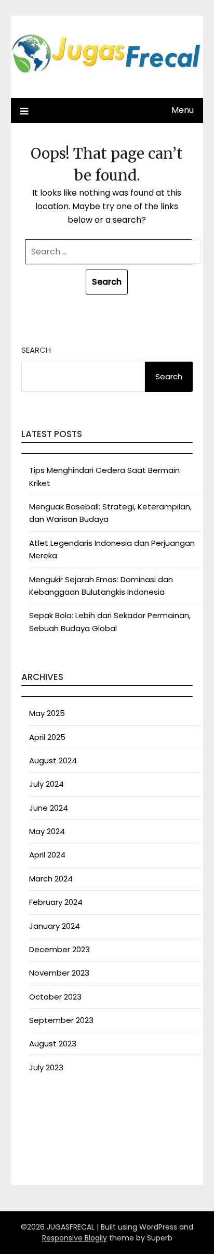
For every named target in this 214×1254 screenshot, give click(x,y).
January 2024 (54, 925)
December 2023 (59, 949)
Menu (182, 110)
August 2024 (53, 760)
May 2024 (47, 831)
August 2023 (52, 1043)
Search (36, 349)
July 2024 (46, 783)
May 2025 (47, 713)
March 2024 (51, 878)
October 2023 (55, 996)
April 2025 (47, 737)
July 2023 (46, 1067)
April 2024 (47, 854)
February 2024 (56, 902)
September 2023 (61, 1020)
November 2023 (59, 972)
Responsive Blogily (74, 1238)
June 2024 (48, 807)
